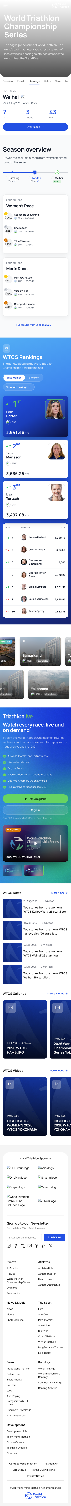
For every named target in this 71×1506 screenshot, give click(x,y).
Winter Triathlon (47, 1341)
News (58, 81)
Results (21, 81)
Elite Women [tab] (14, 377)
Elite (40, 1308)
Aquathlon (44, 1325)
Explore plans (38, 799)
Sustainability (14, 1379)
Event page (33, 126)
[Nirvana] (51, 1178)
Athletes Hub (45, 1268)
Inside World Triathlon (18, 1368)
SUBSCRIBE (54, 1237)
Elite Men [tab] (33, 377)
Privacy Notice (35, 1476)
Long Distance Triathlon (51, 1347)
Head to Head (45, 1279)
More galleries (55, 993)
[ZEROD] (51, 1201)
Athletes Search (47, 1273)
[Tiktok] (43, 1246)
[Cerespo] (51, 1187)
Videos (10, 1314)
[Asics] (51, 1168)
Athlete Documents (49, 1284)
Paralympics (13, 1293)
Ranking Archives (47, 1388)
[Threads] (36, 1246)
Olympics (12, 1287)
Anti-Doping (13, 1396)
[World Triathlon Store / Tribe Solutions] (20, 1201)
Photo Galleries (15, 1319)
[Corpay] (20, 1187)
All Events (12, 1268)
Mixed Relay (44, 1352)
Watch (47, 81)
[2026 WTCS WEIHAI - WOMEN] (12, 870)
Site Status (19, 1469)
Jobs (9, 1390)
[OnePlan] (20, 1178)
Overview (8, 81)
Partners (11, 1385)
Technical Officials (17, 1447)
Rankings (34, 81)
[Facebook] (16, 1246)
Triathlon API (50, 1463)
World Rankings (46, 1368)
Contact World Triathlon (23, 1463)
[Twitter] (23, 1246)
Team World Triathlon (18, 1436)
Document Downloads (19, 1409)
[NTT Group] (20, 1168)
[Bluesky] (50, 1246)
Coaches (12, 1453)
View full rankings (16, 387)
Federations (13, 1374)
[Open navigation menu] (5, 5)
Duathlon (43, 1330)
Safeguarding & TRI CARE (17, 1402)
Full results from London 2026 (35, 324)
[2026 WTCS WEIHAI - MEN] (33, 870)
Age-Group (44, 1314)
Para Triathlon (45, 1319)
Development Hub (17, 1431)
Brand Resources (16, 1415)
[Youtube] (30, 1246)
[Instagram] (9, 1246)
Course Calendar (16, 1442)
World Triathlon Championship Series (18, 1280)
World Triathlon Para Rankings (49, 1375)
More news (57, 892)
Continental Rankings (50, 1382)
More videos (57, 1070)
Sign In (35, 810)
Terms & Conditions (43, 1469)
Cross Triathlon (46, 1336)
